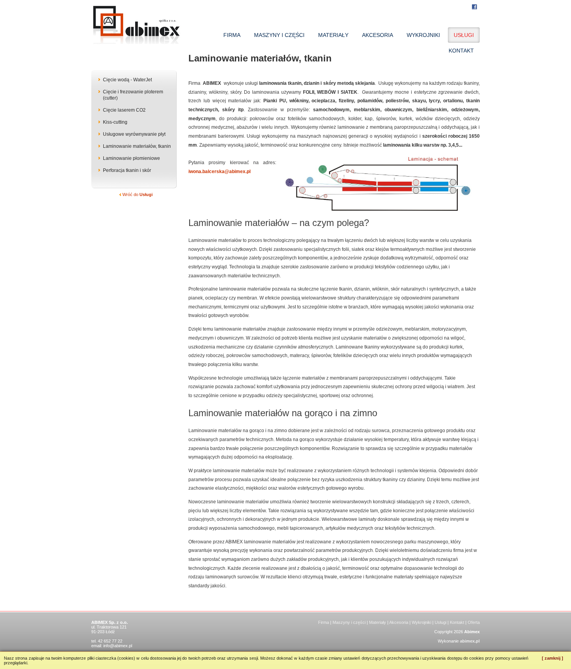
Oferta (474, 622)
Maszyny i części (349, 622)
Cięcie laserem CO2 (124, 110)
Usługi (440, 622)
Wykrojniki (421, 622)
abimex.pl (470, 641)
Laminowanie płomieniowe (131, 158)
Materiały (377, 622)
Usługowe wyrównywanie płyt (134, 134)
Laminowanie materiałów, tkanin (137, 146)
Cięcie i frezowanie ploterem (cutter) (133, 95)
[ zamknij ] (552, 658)
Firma (323, 622)
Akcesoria (398, 622)
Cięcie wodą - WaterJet (127, 79)
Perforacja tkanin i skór (127, 170)
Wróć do (137, 194)
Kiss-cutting (115, 122)
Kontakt (457, 622)
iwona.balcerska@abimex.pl (219, 171)
